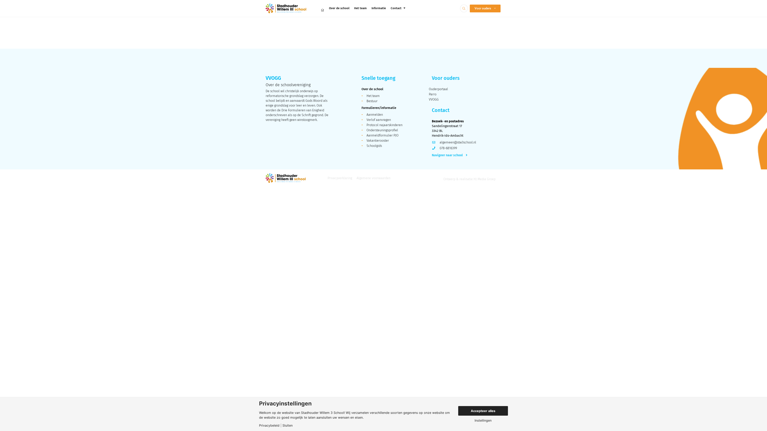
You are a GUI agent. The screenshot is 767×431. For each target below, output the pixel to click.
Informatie (379, 8)
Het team (360, 8)
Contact (396, 8)
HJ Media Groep (485, 179)
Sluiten (287, 425)
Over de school (339, 8)
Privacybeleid (269, 425)
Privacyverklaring (340, 178)
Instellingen (483, 420)
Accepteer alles (483, 411)
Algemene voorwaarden (373, 178)
